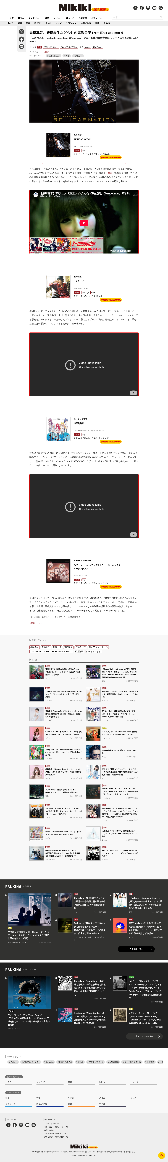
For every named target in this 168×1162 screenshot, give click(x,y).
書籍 (97, 23)
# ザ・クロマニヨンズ (132, 1062)
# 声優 (66, 56)
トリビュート (91, 154)
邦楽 (20, 23)
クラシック (71, 23)
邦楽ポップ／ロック (51, 47)
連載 (47, 17)
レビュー (58, 17)
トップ (10, 17)
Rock (93, 292)
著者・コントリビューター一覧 (56, 1127)
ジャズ (58, 23)
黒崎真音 (78, 135)
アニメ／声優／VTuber (69, 47)
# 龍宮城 (79, 1062)
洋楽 (28, 23)
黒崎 (110, 173)
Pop (83, 151)
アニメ (81, 154)
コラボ (99, 296)
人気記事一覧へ (136, 949)
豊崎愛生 (78, 276)
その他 (107, 23)
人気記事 (83, 17)
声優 (93, 296)
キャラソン (103, 438)
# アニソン (78, 56)
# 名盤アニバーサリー (31, 1062)
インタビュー (34, 17)
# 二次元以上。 (53, 56)
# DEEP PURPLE (65, 1062)
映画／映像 (85, 23)
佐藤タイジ (80, 647)
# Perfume (13, 1062)
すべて (10, 23)
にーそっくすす (80, 419)
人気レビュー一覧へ (144, 1036)
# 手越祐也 (149, 1062)
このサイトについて (51, 1124)
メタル (48, 23)
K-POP (37, 23)
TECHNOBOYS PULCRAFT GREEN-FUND (51, 651)
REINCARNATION (82, 139)
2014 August (97, 47)
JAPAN (77, 151)
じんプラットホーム (98, 647)
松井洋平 (79, 651)
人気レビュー (97, 17)
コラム (21, 17)
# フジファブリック (95, 1062)
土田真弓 (45, 52)
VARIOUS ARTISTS (82, 560)
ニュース (70, 17)
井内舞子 (68, 647)
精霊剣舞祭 (79, 423)
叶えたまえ (79, 281)
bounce (87, 47)
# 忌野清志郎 (113, 1062)
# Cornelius (49, 1062)
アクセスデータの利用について (56, 1137)
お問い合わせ (49, 1130)
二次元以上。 (104, 154)
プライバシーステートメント (55, 1133)
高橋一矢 (57, 647)
